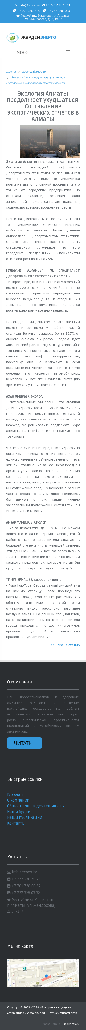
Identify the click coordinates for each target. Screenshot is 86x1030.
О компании (18, 800)
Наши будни (18, 811)
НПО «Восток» (70, 1024)
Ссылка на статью (65, 645)
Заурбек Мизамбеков (62, 1013)
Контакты (16, 823)
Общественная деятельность (35, 806)
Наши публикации (34, 71)
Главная (11, 71)
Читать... (24, 743)
